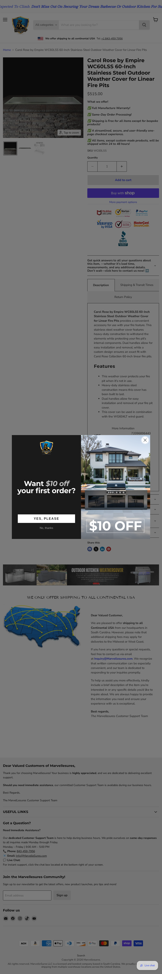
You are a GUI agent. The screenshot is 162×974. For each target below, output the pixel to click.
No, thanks (46, 527)
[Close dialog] (145, 440)
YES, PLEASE (46, 518)
